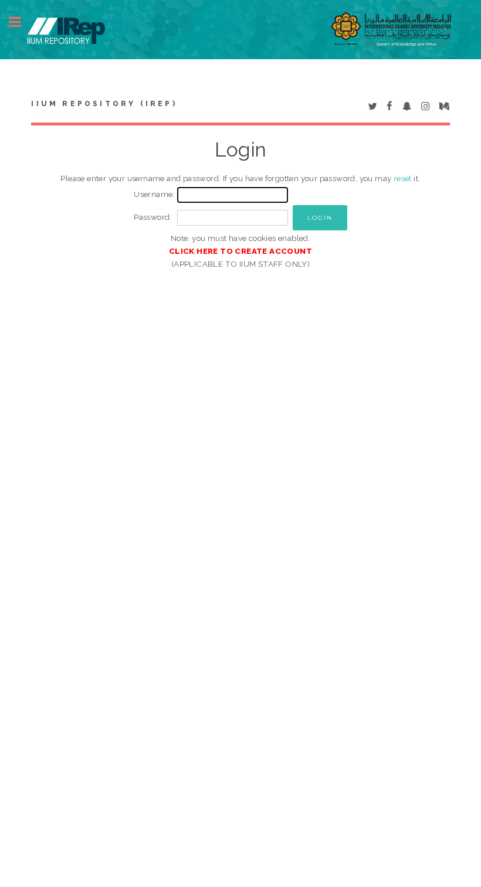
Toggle (21, 22)
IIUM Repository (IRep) (104, 104)
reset (403, 178)
